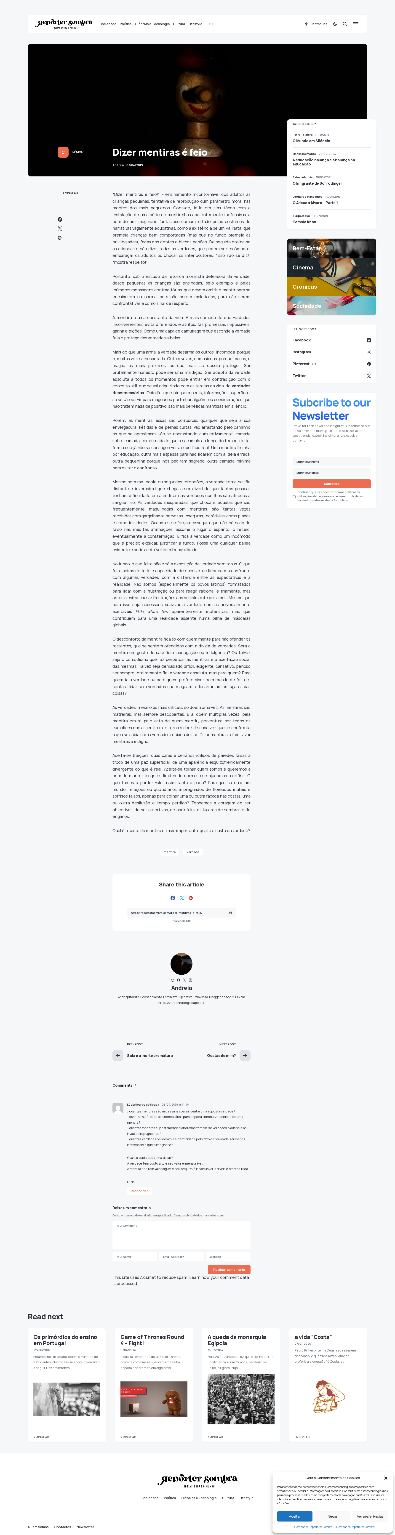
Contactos (62, 1527)
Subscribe (332, 484)
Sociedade (149, 1498)
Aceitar (295, 1516)
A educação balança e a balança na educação (324, 162)
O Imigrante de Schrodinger (317, 183)
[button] (386, 1478)
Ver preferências (370, 1516)
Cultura (228, 1498)
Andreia (181, 987)
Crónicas (77, 152)
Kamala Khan (304, 221)
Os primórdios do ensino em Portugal (65, 1340)
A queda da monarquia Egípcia (237, 1340)
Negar (332, 1516)
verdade (193, 852)
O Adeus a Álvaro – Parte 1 (315, 202)
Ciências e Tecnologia (198, 1498)
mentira (170, 852)
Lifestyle (247, 1498)
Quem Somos (38, 1527)
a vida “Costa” (313, 1337)
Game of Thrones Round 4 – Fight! (152, 1340)
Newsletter (85, 1527)
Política (170, 1498)
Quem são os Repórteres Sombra (313, 1527)
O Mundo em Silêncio (311, 140)
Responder (139, 1191)
